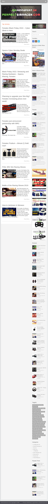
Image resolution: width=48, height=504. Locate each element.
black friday (35, 406)
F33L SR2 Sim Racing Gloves (14, 167)
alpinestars (35, 404)
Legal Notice (35, 502)
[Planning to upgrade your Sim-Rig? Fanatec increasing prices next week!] (9, 108)
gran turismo (39, 420)
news (34, 426)
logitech (43, 421)
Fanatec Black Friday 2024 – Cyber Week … (41, 74)
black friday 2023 (36, 408)
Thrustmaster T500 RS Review (41, 368)
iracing (39, 421)
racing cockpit (42, 430)
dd (33, 413)
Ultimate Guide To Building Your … (40, 362)
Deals (35, 450)
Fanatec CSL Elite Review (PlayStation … (41, 300)
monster (34, 425)
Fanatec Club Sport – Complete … (41, 395)
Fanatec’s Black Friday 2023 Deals (41, 97)
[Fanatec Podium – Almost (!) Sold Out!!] (9, 152)
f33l (33, 416)
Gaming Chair (38, 418)
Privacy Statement (27, 502)
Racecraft (35, 454)
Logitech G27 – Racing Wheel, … (41, 388)
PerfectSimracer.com (6, 502)
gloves (34, 420)
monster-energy (41, 425)
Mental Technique (36, 446)
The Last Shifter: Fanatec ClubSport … (41, 328)
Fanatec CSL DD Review (40, 253)
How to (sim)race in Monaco (13, 205)
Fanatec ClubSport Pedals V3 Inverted (40, 341)
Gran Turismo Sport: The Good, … (41, 266)
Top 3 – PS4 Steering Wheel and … (41, 123)
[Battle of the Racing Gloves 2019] (9, 192)
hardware (35, 421)
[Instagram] (36, 41)
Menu (3, 1)
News (34, 449)
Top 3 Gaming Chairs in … (41, 321)
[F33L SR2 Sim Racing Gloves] (9, 173)
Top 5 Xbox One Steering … (40, 334)
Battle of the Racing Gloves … (41, 294)
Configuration (36, 444)
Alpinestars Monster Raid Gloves (41, 273)
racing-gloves (35, 430)
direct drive (41, 415)
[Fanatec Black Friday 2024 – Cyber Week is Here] (9, 37)
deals (39, 413)
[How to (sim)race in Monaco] (9, 212)
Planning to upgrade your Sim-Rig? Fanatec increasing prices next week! (16, 98)
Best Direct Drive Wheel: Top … (40, 260)
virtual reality (35, 436)
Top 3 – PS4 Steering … (39, 307)
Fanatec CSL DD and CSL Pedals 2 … (41, 134)
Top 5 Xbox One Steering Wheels (40, 157)
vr (39, 436)
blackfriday (41, 404)
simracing (35, 433)
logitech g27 (35, 423)
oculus (37, 426)
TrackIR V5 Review (40, 381)
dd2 (36, 413)
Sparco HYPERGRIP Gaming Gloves (41, 280)
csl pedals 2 (35, 411)
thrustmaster (42, 435)
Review (34, 455)
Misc (34, 447)
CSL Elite (38, 410)
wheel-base (35, 438)
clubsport (43, 408)
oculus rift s (42, 426)
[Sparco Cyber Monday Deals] (9, 57)
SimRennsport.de (43, 502)
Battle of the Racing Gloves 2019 (15, 185)
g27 (33, 418)
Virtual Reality (36, 457)
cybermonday (41, 411)
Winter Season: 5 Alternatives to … (40, 375)
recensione (35, 431)
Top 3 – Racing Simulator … (40, 314)
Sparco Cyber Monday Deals (13, 50)
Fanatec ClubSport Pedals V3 (40, 348)
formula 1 (42, 416)
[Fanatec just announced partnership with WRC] (9, 130)
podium (34, 428)
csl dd (34, 410)
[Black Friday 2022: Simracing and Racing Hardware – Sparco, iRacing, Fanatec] (9, 83)
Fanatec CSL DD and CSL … (41, 246)
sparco (34, 435)
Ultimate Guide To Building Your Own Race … (40, 145)
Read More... (27, 44)
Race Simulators (36, 452)
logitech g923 (41, 423)
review (40, 431)
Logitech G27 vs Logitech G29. (40, 113)
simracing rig (40, 433)
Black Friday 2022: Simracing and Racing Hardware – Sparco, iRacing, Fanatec (15, 74)
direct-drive (35, 415)
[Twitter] (39, 41)
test (37, 435)
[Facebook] (33, 41)
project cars (39, 428)
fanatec (37, 416)
